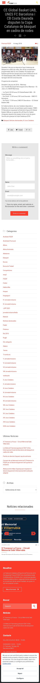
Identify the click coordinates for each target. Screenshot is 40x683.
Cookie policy (7, 663)
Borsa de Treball (8, 266)
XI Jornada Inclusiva (9, 392)
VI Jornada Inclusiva (9, 363)
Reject (20, 673)
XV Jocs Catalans (8, 413)
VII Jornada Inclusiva (9, 367)
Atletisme (6, 253)
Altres (5, 245)
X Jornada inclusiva (9, 384)
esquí (5, 274)
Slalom (5, 346)
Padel (5, 325)
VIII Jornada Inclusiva (10, 371)
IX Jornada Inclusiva (9, 304)
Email (7, 191)
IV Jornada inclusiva (9, 300)
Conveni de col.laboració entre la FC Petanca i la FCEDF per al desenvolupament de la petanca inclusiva (18, 462)
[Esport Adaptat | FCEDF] (12, 2)
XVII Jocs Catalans (9, 422)
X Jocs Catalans (8, 380)
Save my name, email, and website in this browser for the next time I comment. (20, 205)
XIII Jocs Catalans (8, 405)
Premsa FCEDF (6, 43)
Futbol (5, 283)
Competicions (7, 270)
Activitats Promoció (9, 241)
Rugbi (5, 338)
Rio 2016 (6, 333)
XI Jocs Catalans (28, 120)
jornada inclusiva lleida (10, 312)
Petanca (6, 329)
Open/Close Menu (4, 2)
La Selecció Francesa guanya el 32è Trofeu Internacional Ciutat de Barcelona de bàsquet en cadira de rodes (18, 450)
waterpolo (6, 375)
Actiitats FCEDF (8, 237)
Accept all (20, 668)
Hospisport (6, 295)
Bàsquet (6, 120)
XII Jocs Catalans (8, 396)
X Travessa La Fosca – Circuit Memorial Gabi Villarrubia (16, 549)
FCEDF (5, 279)
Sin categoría (7, 342)
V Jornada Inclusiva (9, 359)
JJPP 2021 (6, 308)
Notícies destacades (16, 120)
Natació (5, 317)
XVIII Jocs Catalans (9, 426)
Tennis (5, 350)
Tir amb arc (6, 354)
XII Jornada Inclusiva (9, 401)
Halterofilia (6, 287)
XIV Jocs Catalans (9, 409)
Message (8, 155)
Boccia (5, 262)
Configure (20, 678)
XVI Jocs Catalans (9, 418)
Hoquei (5, 291)
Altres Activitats (8, 249)
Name (7, 182)
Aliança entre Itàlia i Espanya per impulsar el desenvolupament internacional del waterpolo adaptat (18, 471)
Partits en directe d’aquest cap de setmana (17, 456)
